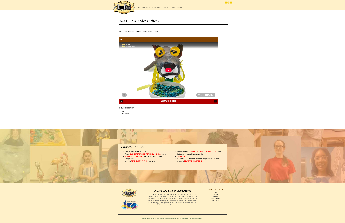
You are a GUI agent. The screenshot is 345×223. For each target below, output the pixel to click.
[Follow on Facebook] (226, 3)
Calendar (179, 7)
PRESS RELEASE (182, 156)
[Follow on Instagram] (231, 3)
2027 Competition (143, 7)
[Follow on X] (228, 3)
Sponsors (166, 7)
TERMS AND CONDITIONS (193, 161)
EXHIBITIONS (215, 201)
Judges (173, 7)
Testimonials (156, 7)
